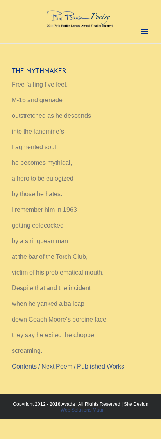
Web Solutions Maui (82, 410)
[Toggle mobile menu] (145, 31)
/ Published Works (100, 366)
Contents (25, 366)
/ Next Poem (56, 366)
